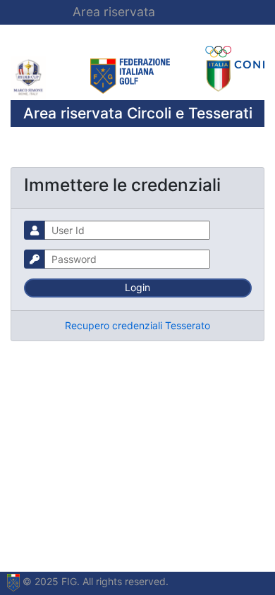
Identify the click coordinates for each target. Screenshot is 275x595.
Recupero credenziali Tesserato (137, 325)
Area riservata (114, 11)
